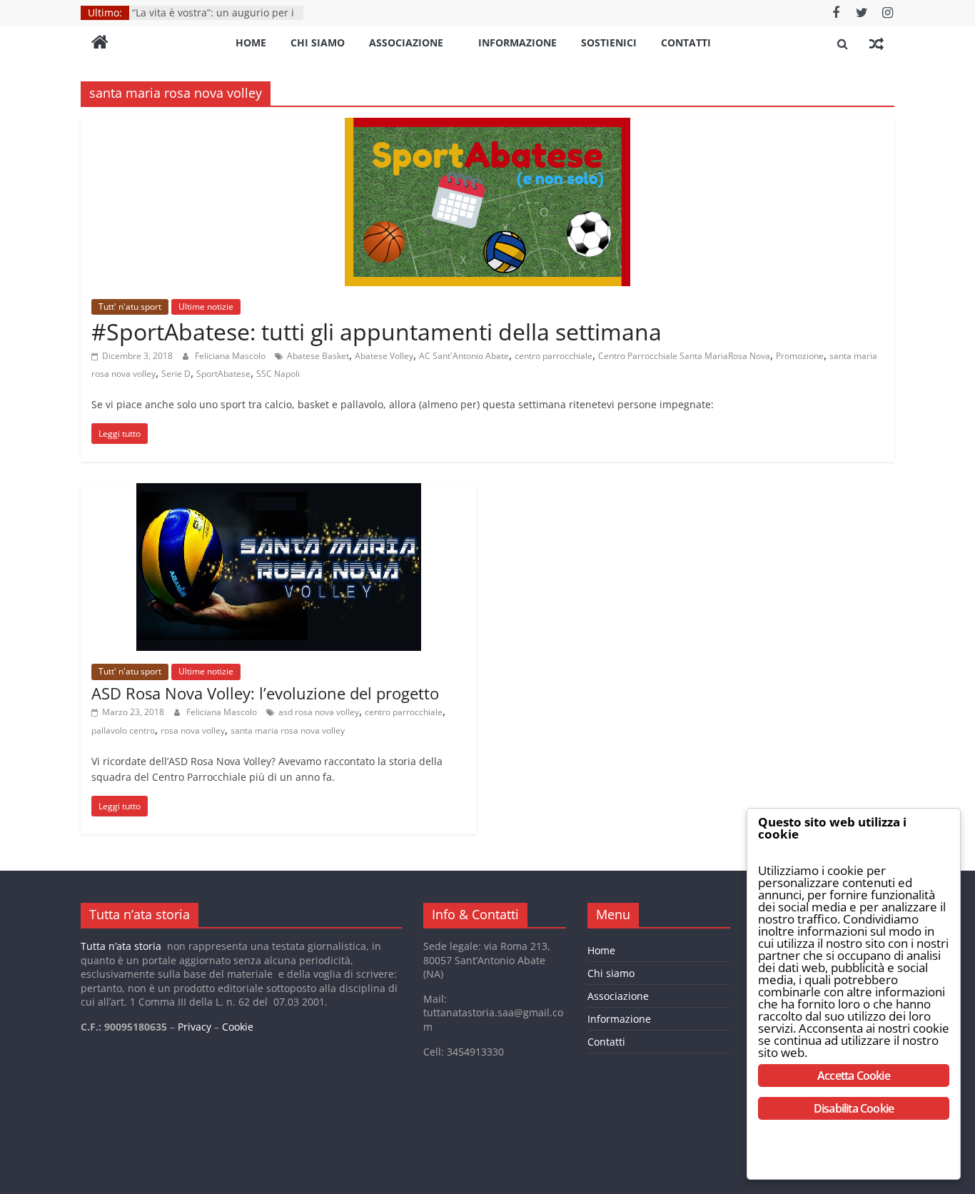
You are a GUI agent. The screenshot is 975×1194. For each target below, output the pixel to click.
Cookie (237, 1026)
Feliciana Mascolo (231, 356)
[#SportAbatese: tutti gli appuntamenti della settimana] (487, 126)
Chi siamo (318, 42)
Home (251, 42)
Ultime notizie (205, 306)
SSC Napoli (278, 374)
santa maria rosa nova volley (288, 730)
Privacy (194, 1026)
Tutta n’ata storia (121, 946)
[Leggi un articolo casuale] (876, 43)
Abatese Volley (384, 356)
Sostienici (609, 42)
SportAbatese (223, 374)
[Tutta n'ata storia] (100, 43)
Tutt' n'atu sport (129, 306)
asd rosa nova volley (318, 712)
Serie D (176, 374)
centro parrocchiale (553, 356)
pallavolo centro (123, 730)
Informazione (517, 42)
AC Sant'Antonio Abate (464, 356)
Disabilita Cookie (854, 1108)
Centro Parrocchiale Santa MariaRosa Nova (684, 356)
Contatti (686, 42)
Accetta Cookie (853, 1075)
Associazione (406, 42)
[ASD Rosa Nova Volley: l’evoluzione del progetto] (278, 492)
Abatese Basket (318, 356)
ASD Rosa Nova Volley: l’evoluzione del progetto (265, 693)
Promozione (800, 356)
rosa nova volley (193, 730)
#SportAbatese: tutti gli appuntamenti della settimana (376, 331)
